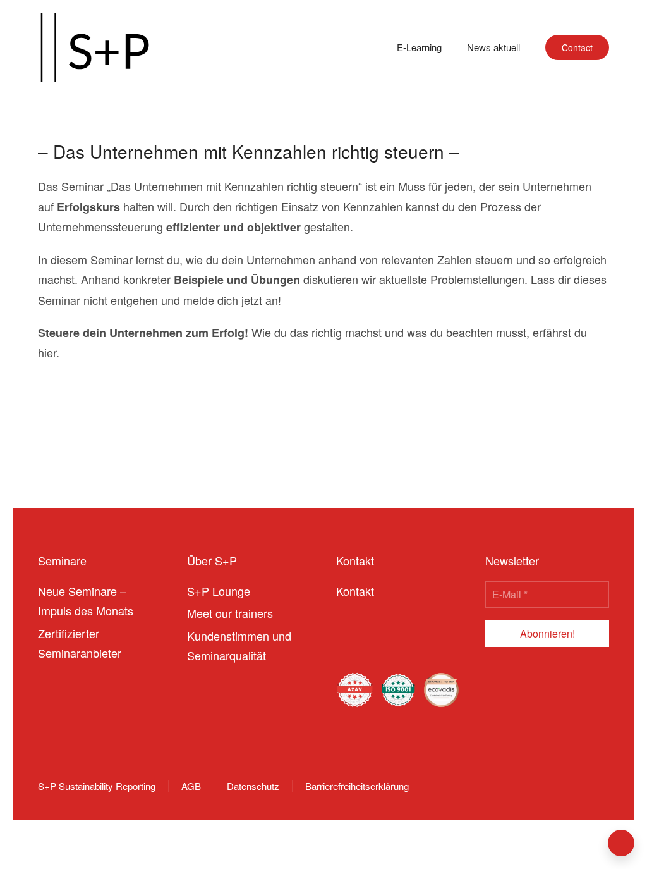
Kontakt (355, 590)
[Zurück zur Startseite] (95, 47)
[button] (621, 843)
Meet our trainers (230, 613)
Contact (577, 47)
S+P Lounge (218, 590)
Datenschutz (253, 785)
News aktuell (493, 47)
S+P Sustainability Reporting (96, 785)
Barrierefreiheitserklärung (357, 785)
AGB (191, 785)
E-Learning (419, 47)
